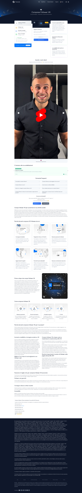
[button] (45, 2)
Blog (17, 479)
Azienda (64, 479)
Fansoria (17, 2)
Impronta (24, 479)
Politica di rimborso (55, 479)
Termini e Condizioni (45, 479)
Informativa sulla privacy (34, 479)
